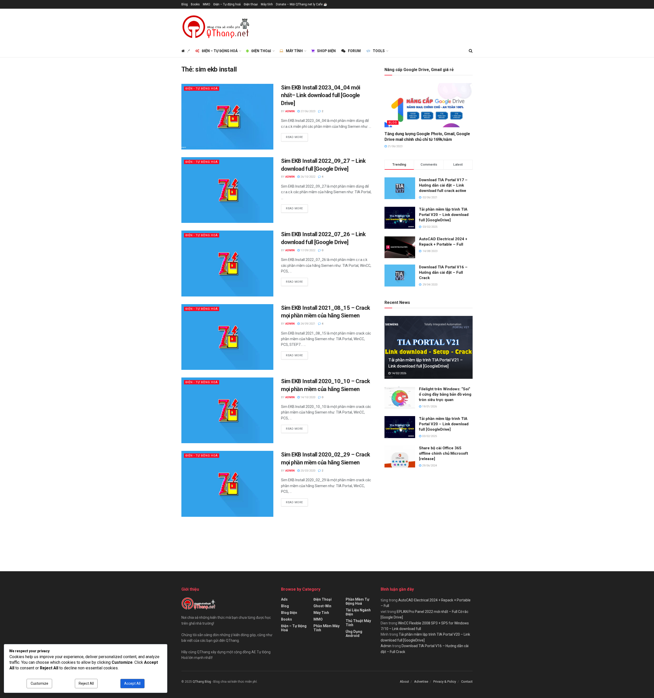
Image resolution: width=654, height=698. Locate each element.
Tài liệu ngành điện (358, 612)
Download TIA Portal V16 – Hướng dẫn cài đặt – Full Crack (443, 272)
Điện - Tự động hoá (201, 88)
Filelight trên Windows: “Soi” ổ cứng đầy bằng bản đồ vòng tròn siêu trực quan (445, 394)
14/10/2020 (307, 397)
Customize (39, 683)
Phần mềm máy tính (326, 628)
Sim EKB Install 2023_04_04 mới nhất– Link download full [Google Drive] (320, 95)
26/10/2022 (307, 176)
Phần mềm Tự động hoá (357, 601)
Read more (294, 137)
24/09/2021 (307, 323)
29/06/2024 (429, 465)
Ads (284, 599)
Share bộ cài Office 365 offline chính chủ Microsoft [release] (443, 453)
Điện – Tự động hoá (227, 4)
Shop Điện (326, 51)
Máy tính (267, 4)
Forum (354, 51)
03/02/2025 (429, 436)
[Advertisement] (380, 25)
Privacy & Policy (444, 681)
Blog (184, 4)
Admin (290, 111)
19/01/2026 (429, 406)
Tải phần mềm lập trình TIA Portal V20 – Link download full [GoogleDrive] (444, 214)
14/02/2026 (398, 373)
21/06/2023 (394, 146)
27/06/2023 (307, 111)
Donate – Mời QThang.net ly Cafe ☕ (301, 4)
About (404, 681)
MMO (206, 4)
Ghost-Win (322, 606)
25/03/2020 (307, 470)
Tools (379, 51)
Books (195, 4)
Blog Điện (289, 613)
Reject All (86, 683)
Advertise (421, 681)
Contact (467, 681)
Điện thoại (251, 4)
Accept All (132, 683)
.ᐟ (188, 51)
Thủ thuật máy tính (358, 623)
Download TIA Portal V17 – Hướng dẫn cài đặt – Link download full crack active (443, 185)
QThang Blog (202, 681)
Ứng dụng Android (354, 634)
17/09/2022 (307, 250)
